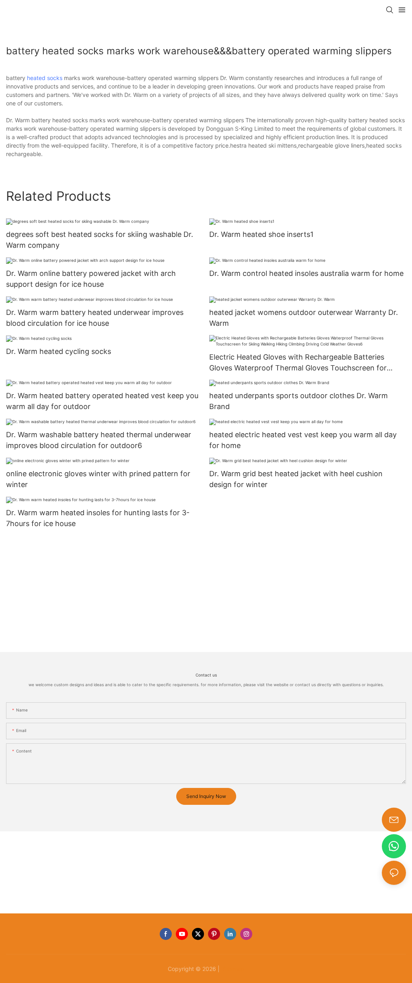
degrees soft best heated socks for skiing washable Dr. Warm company (99, 239)
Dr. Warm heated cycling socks (58, 351)
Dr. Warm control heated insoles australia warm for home (306, 273)
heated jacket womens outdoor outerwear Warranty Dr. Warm (303, 317)
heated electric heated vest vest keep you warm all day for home (303, 440)
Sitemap (233, 968)
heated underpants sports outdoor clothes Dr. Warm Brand (298, 401)
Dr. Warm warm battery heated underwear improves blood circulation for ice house (94, 317)
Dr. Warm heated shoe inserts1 (261, 234)
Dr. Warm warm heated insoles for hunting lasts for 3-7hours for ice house (98, 518)
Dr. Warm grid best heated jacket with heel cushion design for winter (296, 479)
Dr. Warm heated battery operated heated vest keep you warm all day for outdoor (102, 401)
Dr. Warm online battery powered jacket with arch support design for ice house (91, 278)
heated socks (44, 77)
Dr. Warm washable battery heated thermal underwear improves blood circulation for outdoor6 (98, 440)
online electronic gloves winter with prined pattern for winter (98, 479)
